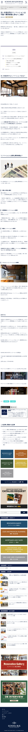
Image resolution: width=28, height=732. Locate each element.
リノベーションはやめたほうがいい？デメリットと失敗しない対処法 (18, 596)
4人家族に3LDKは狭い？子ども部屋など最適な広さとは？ (17, 589)
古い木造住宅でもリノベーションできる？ (15, 56)
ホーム (3, 709)
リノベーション (5, 711)
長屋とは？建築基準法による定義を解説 (17, 575)
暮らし (3, 714)
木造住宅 (13, 401)
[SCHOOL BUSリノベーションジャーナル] (14, 2)
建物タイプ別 (9, 17)
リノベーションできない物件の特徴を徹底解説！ (13, 440)
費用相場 (6, 401)
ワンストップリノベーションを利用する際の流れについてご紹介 (17, 622)
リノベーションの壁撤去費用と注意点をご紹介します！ (18, 603)
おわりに (7, 69)
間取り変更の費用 (10, 60)
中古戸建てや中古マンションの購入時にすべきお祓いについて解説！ (18, 583)
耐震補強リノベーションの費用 (13, 62)
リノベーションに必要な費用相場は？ (14, 58)
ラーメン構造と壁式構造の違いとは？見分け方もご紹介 (15, 429)
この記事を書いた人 (6, 407)
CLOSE (14, 52)
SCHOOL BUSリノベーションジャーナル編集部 (17, 410)
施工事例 (4, 716)
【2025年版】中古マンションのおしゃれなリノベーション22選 (17, 615)
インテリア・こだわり (7, 713)
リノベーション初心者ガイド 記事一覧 (14, 482)
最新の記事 (14, 407)
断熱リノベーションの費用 (12, 64)
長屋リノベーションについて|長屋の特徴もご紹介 (13, 431)
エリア (3, 718)
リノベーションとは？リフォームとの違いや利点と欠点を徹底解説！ (17, 644)
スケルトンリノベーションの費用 (13, 66)
